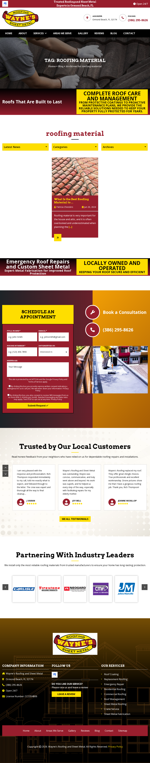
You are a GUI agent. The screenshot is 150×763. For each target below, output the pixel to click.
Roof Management (114, 699)
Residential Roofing (114, 689)
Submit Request (37, 405)
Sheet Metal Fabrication (117, 714)
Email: (43, 331)
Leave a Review (66, 694)
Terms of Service (35, 382)
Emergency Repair (114, 684)
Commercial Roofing (115, 694)
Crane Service (111, 709)
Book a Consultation (124, 312)
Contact (109, 730)
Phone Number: (16, 346)
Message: (12, 360)
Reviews (85, 730)
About (37, 730)
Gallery (72, 730)
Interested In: (47, 346)
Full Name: (13, 331)
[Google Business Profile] (5, 4)
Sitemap (122, 730)
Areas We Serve (54, 730)
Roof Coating (111, 674)
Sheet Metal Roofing (115, 704)
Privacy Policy (58, 379)
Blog (60, 66)
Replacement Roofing (116, 679)
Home (26, 730)
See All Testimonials (75, 519)
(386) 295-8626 (138, 20)
